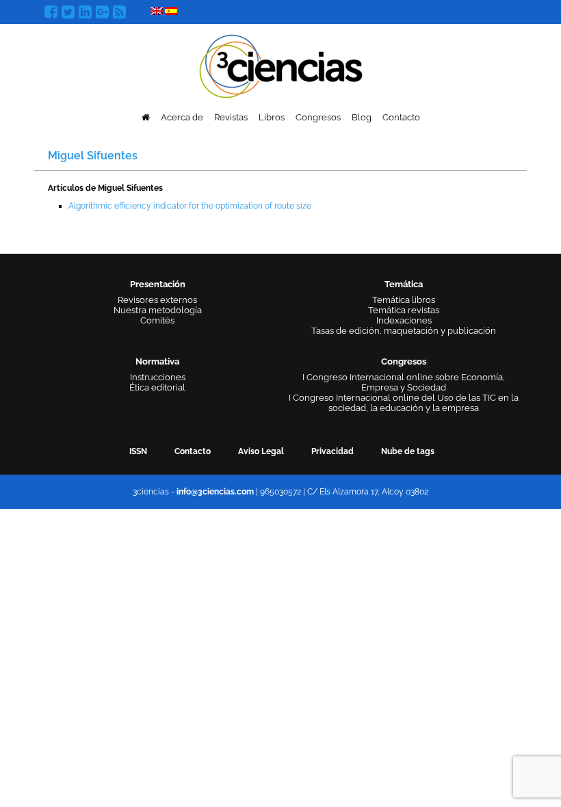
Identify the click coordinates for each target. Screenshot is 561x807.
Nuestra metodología (158, 310)
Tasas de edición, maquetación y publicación (403, 331)
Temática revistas (403, 310)
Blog (361, 117)
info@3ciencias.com (215, 492)
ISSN (138, 451)
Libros (272, 117)
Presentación (157, 284)
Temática (403, 284)
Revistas (231, 117)
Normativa (157, 361)
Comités (157, 320)
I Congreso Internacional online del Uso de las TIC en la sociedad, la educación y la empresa (404, 403)
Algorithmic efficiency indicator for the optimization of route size (189, 206)
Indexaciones (404, 320)
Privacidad (332, 451)
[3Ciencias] (281, 65)
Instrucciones (157, 377)
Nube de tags (407, 451)
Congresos (318, 117)
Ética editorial (157, 387)
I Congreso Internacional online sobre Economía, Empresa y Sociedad (403, 382)
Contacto (401, 117)
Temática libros (403, 300)
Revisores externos (157, 300)
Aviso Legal (261, 451)
